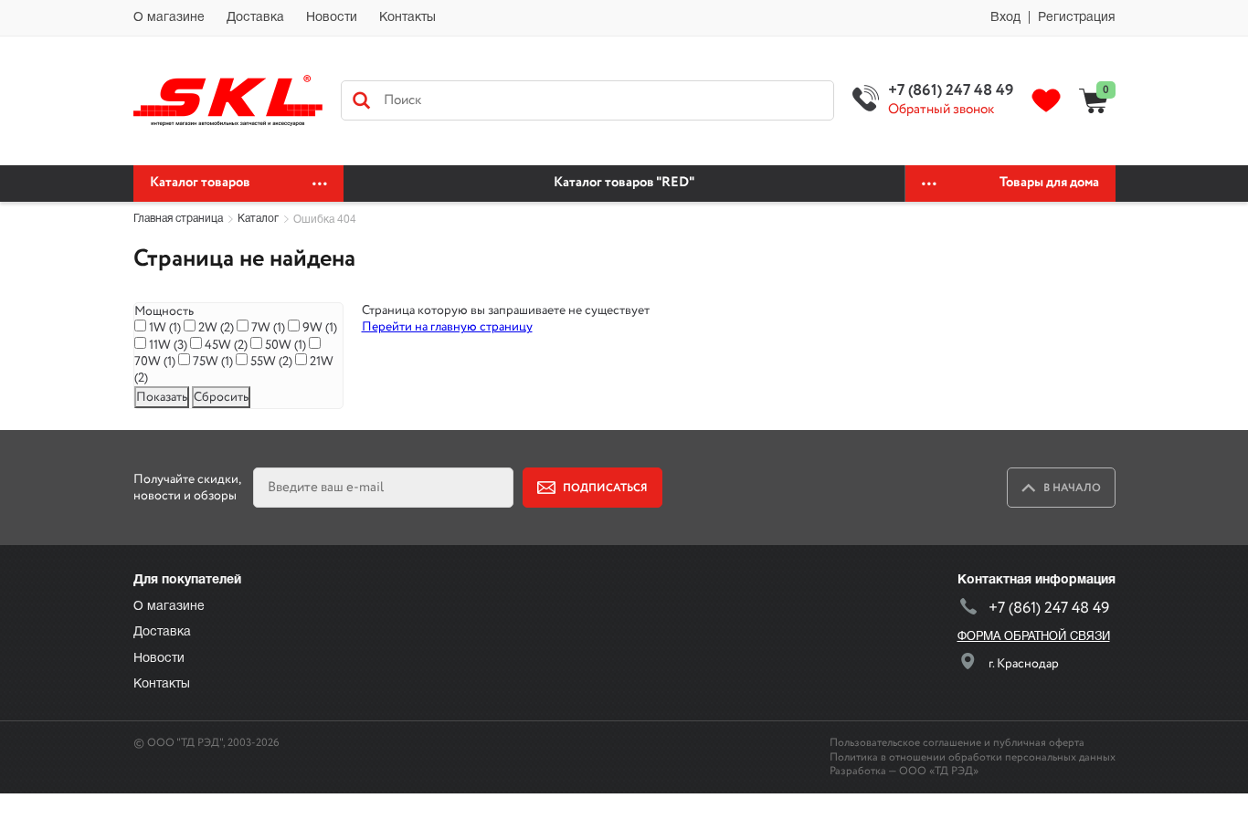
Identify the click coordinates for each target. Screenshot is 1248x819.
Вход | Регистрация (1053, 18)
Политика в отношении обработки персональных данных (973, 757)
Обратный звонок (941, 110)
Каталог (258, 219)
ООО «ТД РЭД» (938, 771)
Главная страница (178, 219)
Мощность (164, 311)
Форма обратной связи (1033, 637)
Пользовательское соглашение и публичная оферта (957, 743)
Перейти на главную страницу (447, 327)
